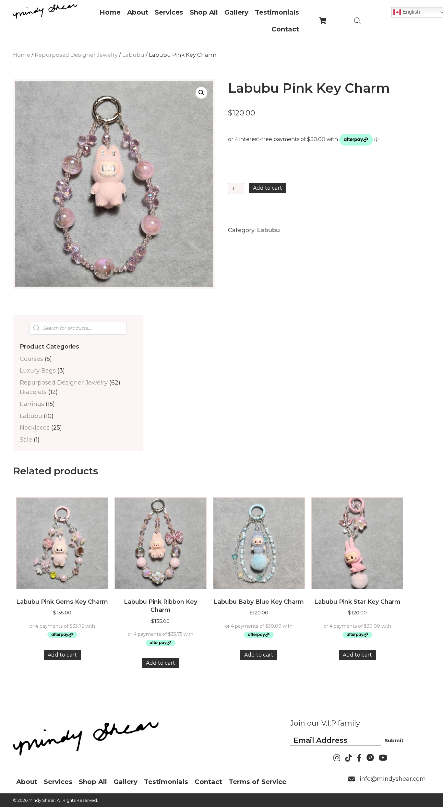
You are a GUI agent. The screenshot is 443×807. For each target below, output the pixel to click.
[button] (201, 93)
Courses (31, 358)
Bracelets (33, 392)
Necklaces (35, 427)
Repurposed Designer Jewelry (76, 55)
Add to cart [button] (62, 655)
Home (21, 55)
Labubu (133, 55)
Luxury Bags (38, 370)
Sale (26, 439)
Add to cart (267, 188)
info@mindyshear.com (393, 778)
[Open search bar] (357, 21)
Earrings (32, 404)
